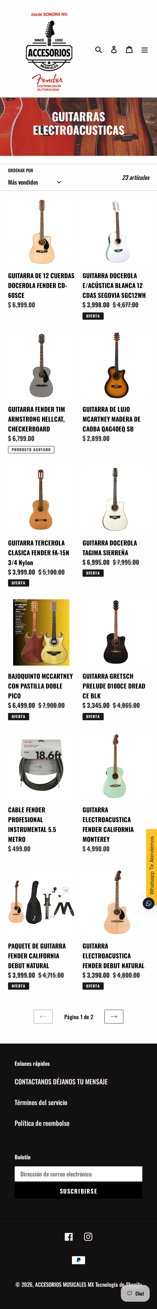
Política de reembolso (42, 1123)
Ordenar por (20, 170)
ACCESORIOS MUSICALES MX (64, 1284)
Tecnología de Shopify (118, 1284)
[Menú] (144, 48)
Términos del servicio (41, 1102)
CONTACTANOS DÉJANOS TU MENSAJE (61, 1081)
